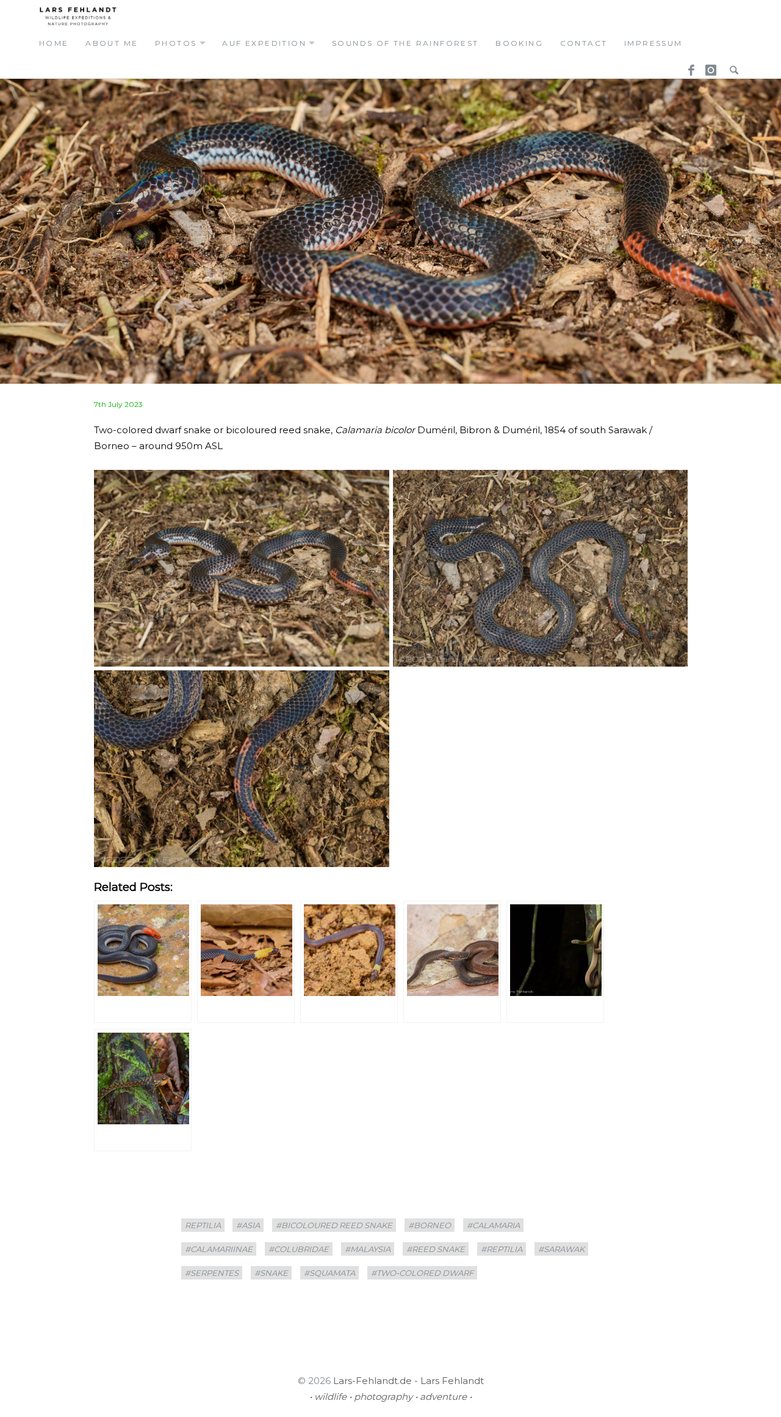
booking (519, 43)
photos (175, 43)
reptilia (203, 1225)
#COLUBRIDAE (298, 1249)
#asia (248, 1225)
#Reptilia (501, 1249)
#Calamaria (493, 1225)
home (54, 43)
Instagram (709, 66)
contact (584, 43)
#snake (271, 1273)
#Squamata (329, 1273)
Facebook (687, 66)
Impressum (653, 43)
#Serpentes (212, 1273)
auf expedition (264, 43)
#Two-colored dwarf (422, 1273)
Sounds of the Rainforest (405, 43)
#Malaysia (367, 1249)
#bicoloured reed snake (334, 1225)
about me (111, 43)
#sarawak (561, 1249)
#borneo (429, 1225)
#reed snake (435, 1249)
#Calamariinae (219, 1249)
